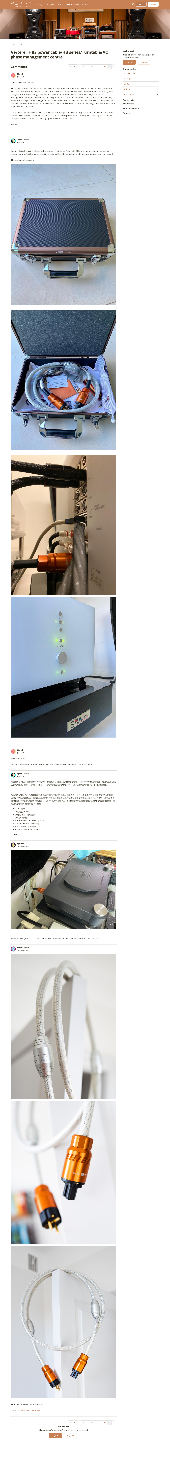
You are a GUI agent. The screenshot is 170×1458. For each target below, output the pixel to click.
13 (105, 66)
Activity (127, 89)
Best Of (127, 79)
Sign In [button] (55, 1435)
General (141, 113)
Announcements (141, 108)
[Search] (133, 4)
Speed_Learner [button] (23, 139)
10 (92, 66)
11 (96, 66)
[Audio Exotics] (21, 4)
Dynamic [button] (20, 844)
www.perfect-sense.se (30, 1410)
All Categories (129, 84)
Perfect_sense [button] (23, 947)
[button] (13, 75)
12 (101, 66)
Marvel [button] (20, 74)
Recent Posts (129, 74)
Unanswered (141, 94)
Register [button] (70, 1435)
